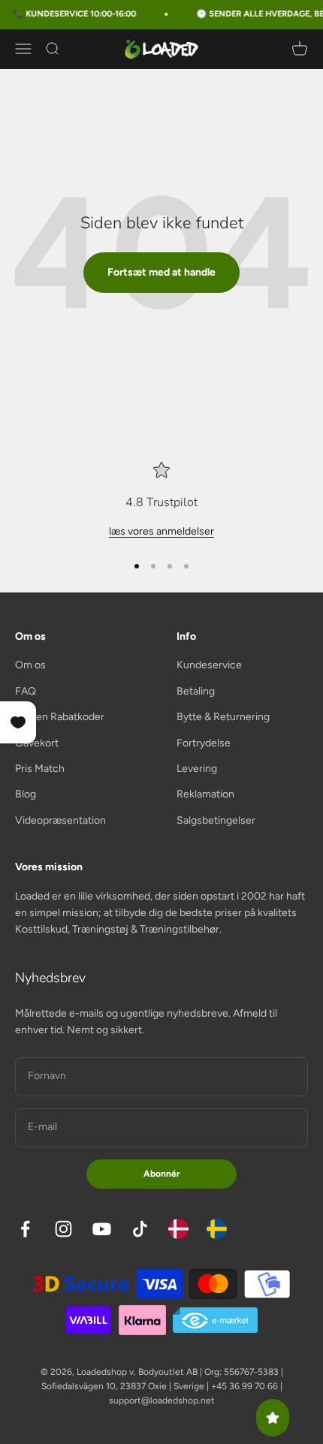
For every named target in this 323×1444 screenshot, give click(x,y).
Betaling (196, 691)
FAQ (25, 691)
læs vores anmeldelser (161, 531)
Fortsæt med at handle (161, 272)
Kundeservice (209, 665)
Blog (25, 794)
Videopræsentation (60, 820)
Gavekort (37, 743)
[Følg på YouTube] (102, 1229)
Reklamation (205, 794)
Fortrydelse (204, 743)
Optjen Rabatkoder (59, 716)
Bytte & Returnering (223, 716)
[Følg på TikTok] (140, 1229)
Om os (30, 665)
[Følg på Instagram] (63, 1229)
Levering (197, 768)
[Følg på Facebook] (25, 1229)
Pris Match (40, 768)
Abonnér (161, 1173)
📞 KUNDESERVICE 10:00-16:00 (69, 14)
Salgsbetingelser (216, 820)
